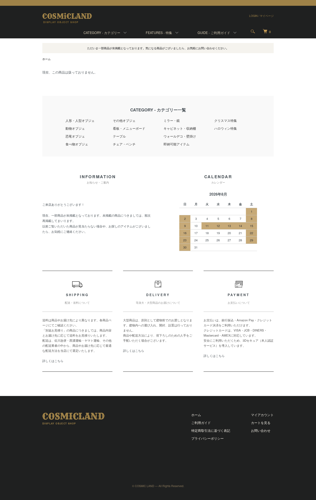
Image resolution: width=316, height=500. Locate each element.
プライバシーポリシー (207, 438)
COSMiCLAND (67, 16)
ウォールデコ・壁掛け (180, 136)
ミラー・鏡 (172, 120)
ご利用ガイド (201, 422)
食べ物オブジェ (76, 144)
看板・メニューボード (129, 128)
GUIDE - (214, 32)
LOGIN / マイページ (261, 16)
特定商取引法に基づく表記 (210, 430)
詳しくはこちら (52, 361)
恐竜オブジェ (75, 136)
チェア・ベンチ (124, 144)
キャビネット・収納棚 (180, 128)
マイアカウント (262, 414)
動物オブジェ (75, 128)
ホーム (46, 59)
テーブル (119, 136)
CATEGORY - (102, 32)
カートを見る (260, 422)
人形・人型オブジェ (80, 120)
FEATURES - (159, 32)
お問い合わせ (260, 430)
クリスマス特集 (225, 120)
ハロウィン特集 (225, 128)
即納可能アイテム (176, 144)
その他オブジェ (124, 120)
